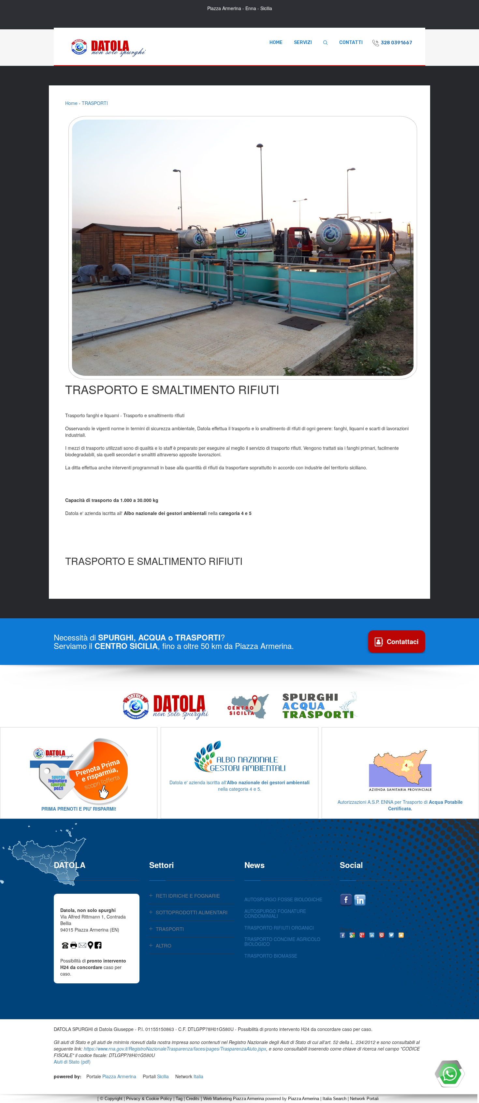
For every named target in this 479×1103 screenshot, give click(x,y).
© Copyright (111, 1098)
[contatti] (82, 944)
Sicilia (163, 1076)
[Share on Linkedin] (371, 935)
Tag (179, 1098)
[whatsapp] (449, 1073)
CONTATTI (351, 42)
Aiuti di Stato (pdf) (72, 1061)
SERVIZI (303, 42)
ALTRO (163, 945)
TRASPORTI (95, 103)
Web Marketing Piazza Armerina (233, 1098)
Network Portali (364, 1098)
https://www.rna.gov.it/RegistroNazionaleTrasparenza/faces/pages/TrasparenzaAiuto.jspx (175, 1048)
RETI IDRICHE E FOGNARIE (188, 895)
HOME (276, 42)
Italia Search (334, 1098)
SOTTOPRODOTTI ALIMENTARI (191, 912)
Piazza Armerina (119, 1076)
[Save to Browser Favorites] (401, 935)
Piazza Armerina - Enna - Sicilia (239, 8)
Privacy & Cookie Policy (149, 1098)
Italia (198, 1076)
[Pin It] (381, 935)
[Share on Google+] (362, 935)
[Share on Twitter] (391, 935)
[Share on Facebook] (342, 935)
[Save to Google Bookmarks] (352, 935)
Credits (192, 1098)
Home (71, 103)
